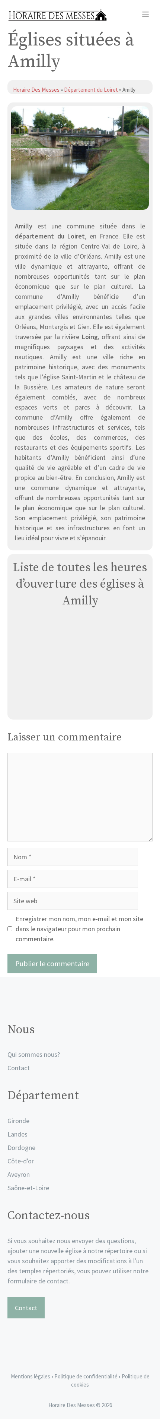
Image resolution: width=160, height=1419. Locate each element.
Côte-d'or (20, 1161)
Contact (18, 1068)
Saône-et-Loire (28, 1187)
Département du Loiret (91, 89)
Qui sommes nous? (33, 1054)
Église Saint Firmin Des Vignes (80, 705)
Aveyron (18, 1174)
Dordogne (21, 1147)
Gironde (18, 1120)
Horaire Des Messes (37, 89)
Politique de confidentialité (86, 1376)
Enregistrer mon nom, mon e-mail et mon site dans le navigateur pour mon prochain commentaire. (79, 928)
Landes (17, 1134)
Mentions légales (30, 1376)
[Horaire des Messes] (57, 15)
